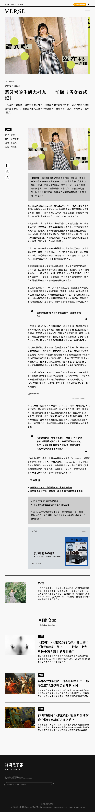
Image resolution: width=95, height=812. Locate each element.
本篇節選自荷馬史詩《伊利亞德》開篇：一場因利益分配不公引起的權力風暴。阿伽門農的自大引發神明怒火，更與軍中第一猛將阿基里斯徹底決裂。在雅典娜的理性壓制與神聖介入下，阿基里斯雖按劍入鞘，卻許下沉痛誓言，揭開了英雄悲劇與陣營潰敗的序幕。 (63, 696)
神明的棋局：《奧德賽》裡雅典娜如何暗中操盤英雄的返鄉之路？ (63, 717)
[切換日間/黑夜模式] (88, 4)
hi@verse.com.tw (59, 807)
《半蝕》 (70, 291)
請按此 (57, 501)
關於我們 (44, 804)
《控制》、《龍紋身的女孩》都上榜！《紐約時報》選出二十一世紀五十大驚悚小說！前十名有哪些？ (63, 646)
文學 (8, 130)
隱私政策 (51, 804)
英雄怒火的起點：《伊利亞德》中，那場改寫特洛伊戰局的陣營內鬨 (63, 683)
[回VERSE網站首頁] (14, 11)
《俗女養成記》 (45, 206)
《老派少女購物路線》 (48, 291)
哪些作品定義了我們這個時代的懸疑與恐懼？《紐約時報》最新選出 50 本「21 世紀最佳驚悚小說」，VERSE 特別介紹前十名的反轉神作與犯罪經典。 (64, 659)
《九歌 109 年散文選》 (67, 270)
